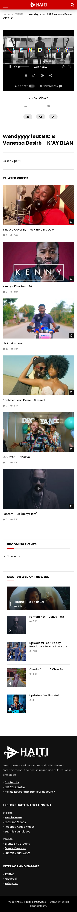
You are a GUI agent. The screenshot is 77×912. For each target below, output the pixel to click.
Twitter (9, 874)
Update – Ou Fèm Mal (44, 695)
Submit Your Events (17, 853)
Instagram (11, 883)
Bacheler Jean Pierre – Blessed (24, 400)
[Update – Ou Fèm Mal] (16, 704)
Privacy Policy (15, 901)
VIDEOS (19, 14)
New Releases (13, 817)
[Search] (72, 4)
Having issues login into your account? (30, 792)
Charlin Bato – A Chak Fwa (47, 669)
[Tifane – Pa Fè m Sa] (38, 598)
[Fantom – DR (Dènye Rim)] (16, 625)
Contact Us (12, 782)
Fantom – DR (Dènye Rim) (20, 514)
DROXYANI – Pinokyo (16, 457)
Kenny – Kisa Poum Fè (17, 286)
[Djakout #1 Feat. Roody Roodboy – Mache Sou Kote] (16, 651)
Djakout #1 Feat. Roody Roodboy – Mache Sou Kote (48, 644)
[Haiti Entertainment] (38, 5)
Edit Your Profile (15, 787)
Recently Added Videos (20, 827)
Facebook (11, 879)
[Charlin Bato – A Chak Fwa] (16, 677)
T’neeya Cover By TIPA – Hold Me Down (29, 229)
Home (6, 14)
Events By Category (17, 844)
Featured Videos (15, 822)
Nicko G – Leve (12, 343)
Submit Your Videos (17, 831)
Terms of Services (36, 901)
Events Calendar (15, 848)
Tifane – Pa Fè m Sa (29, 602)
